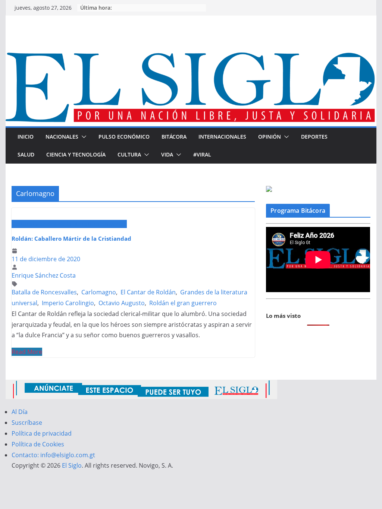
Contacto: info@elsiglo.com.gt (53, 455)
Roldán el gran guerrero (183, 303)
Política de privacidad (42, 433)
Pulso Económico (124, 136)
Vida (167, 154)
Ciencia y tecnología (76, 154)
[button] (82, 137)
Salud (26, 154)
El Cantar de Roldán (148, 292)
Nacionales (62, 136)
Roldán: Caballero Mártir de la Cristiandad (71, 238)
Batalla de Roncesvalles (44, 292)
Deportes (314, 136)
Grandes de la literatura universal (79, 224)
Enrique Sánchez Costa (44, 275)
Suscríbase (27, 422)
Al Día (20, 412)
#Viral (202, 154)
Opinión (269, 136)
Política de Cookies (38, 444)
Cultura (129, 154)
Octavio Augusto (121, 303)
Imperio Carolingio (68, 303)
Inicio (26, 136)
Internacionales (222, 136)
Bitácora (174, 136)
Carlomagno (98, 292)
